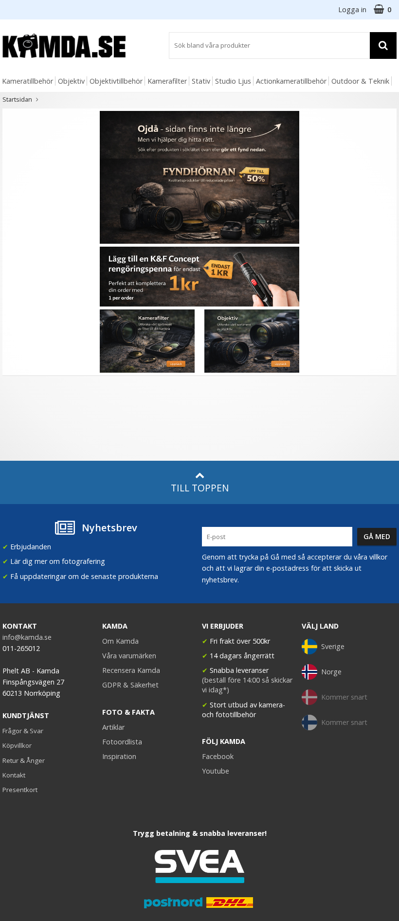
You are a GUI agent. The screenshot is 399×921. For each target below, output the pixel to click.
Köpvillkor (17, 745)
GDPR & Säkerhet (130, 684)
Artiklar (113, 727)
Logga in (352, 9)
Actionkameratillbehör (291, 81)
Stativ (201, 81)
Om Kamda (120, 641)
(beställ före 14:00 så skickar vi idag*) (247, 684)
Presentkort (19, 789)
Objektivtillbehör (116, 81)
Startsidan (17, 99)
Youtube (215, 771)
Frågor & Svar (22, 730)
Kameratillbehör (27, 81)
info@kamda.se (27, 637)
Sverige (333, 646)
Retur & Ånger (23, 760)
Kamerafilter (167, 81)
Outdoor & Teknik (360, 81)
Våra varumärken (129, 655)
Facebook (218, 756)
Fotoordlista (122, 741)
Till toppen (200, 487)
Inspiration (119, 756)
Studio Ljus (233, 81)
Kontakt (13, 775)
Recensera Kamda (131, 670)
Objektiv (71, 81)
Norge (331, 671)
